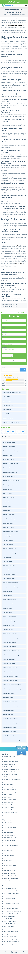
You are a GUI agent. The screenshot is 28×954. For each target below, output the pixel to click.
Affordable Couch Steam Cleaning (10, 451)
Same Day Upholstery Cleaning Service (11, 735)
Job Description (5, 347)
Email (3, 323)
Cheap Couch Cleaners (8, 540)
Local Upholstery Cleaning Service (10, 633)
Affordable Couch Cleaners (9, 442)
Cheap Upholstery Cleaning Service (10, 582)
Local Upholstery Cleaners (8, 625)
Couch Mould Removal (8, 405)
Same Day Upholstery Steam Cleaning (11, 740)
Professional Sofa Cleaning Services (11, 667)
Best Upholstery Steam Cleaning (10, 536)
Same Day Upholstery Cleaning (9, 731)
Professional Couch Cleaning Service (11, 650)
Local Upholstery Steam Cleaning (10, 638)
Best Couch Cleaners (7, 489)
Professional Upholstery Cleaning (10, 680)
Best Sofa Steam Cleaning (9, 519)
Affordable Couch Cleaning (9, 446)
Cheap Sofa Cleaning (7, 561)
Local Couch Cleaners (7, 591)
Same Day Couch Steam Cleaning (10, 706)
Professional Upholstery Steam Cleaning (12, 689)
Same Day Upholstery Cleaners (9, 727)
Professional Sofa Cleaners (9, 659)
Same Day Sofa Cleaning (8, 714)
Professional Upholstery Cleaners (10, 676)
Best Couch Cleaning (7, 493)
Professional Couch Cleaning (9, 646)
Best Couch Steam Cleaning (9, 502)
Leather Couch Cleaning (8, 418)
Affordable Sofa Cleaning (8, 459)
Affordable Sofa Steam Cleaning (10, 468)
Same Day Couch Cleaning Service (10, 701)
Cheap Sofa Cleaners (7, 557)
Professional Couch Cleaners (9, 642)
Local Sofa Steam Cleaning (9, 621)
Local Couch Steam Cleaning (9, 604)
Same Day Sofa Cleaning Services (10, 718)
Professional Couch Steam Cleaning (11, 655)
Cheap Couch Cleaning (8, 544)
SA (7, 14)
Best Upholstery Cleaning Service (10, 531)
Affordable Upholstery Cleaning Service (11, 480)
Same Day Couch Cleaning (8, 697)
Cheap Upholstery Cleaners (9, 574)
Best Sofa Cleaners (7, 506)
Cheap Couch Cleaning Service (9, 548)
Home (4, 14)
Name (3, 318)
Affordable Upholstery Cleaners (10, 472)
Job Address (4, 342)
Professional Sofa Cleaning (9, 663)
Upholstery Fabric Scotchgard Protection (12, 392)
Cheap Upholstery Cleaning (9, 578)
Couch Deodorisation (7, 401)
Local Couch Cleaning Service (9, 599)
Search (3, 367)
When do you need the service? (9, 336)
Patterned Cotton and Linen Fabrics (11, 422)
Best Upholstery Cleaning (8, 527)
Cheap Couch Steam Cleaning (9, 553)
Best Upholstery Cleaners (8, 523)
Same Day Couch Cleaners (8, 693)
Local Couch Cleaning (7, 595)
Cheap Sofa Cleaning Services (9, 565)
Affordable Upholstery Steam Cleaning (11, 485)
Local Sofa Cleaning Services (9, 616)
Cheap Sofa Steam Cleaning (9, 570)
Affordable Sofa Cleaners (8, 455)
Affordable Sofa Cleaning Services (10, 463)
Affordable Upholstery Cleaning (10, 476)
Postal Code (4, 332)
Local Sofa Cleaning (7, 612)
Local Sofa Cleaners (7, 608)
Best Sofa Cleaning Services (9, 514)
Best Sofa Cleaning (7, 510)
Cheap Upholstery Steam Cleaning (10, 587)
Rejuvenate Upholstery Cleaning (17, 951)
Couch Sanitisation (7, 409)
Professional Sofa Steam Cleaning (10, 672)
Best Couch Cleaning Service (9, 497)
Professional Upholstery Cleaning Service (12, 684)
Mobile (3, 327)
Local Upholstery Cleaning (8, 629)
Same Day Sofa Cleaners (8, 710)
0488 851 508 (14, 2)
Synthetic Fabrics (7, 396)
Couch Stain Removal (7, 413)
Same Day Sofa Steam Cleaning (10, 723)
